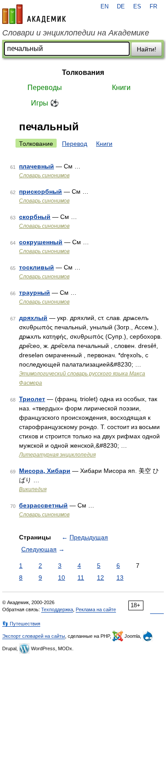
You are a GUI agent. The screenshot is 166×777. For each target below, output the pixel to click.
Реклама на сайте (96, 609)
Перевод (74, 143)
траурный (34, 292)
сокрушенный (40, 242)
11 (80, 577)
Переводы (44, 87)
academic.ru (34, 14)
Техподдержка (57, 609)
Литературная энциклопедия (57, 455)
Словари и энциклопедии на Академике (75, 32)
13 (120, 577)
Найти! (146, 49)
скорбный (34, 216)
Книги (121, 87)
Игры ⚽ (45, 103)
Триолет (32, 398)
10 (61, 577)
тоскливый (36, 267)
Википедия (32, 489)
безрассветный (43, 505)
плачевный (36, 166)
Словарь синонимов (44, 175)
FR (153, 7)
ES (137, 7)
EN (104, 7)
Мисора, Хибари (44, 470)
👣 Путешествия (21, 623)
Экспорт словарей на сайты (33, 636)
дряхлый (33, 317)
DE (121, 7)
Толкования (83, 72)
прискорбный (40, 191)
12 (100, 577)
